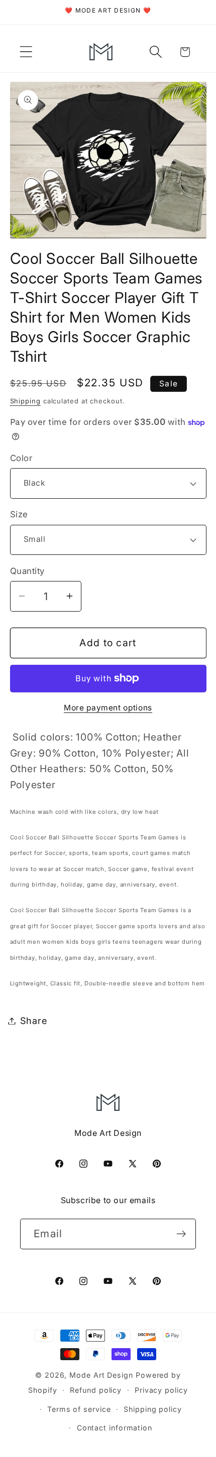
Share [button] (33, 1020)
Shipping (25, 401)
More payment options (108, 707)
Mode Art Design (101, 1375)
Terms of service (79, 1409)
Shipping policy (153, 1409)
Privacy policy (161, 1390)
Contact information (114, 1427)
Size (19, 514)
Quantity (27, 571)
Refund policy (96, 1390)
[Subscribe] (181, 1234)
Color (21, 458)
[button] (26, 52)
